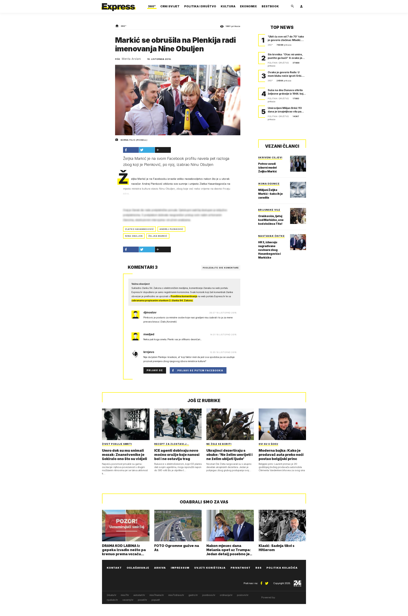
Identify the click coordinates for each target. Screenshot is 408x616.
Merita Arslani (131, 58)
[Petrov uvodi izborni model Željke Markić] (298, 164)
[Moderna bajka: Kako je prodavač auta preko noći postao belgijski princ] (282, 424)
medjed (148, 334)
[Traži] (292, 6)
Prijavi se (155, 370)
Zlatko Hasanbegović (139, 229)
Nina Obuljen (134, 236)
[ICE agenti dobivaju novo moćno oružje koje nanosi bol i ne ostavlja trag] (178, 424)
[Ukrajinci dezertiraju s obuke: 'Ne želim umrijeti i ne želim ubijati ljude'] (230, 424)
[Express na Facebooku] (261, 582)
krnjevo (148, 352)
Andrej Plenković (171, 229)
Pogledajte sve (221, 268)
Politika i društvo (278, 63)
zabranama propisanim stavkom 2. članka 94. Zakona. (162, 300)
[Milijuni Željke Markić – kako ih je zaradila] (298, 190)
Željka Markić (157, 236)
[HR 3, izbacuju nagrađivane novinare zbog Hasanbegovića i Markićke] (298, 242)
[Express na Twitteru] (267, 582)
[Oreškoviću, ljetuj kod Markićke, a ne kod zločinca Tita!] (298, 216)
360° (123, 26)
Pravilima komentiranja (184, 296)
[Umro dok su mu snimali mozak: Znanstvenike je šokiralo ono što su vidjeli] (125, 424)
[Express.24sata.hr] (118, 5)
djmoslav (150, 312)
